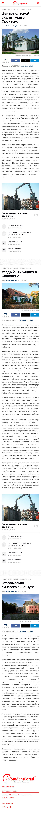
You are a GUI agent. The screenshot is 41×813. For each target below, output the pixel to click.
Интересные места (26, 9)
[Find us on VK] (7, 807)
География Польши (15, 242)
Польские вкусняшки (15, 225)
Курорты (4, 797)
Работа (20, 795)
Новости (27, 795)
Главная (4, 9)
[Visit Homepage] (20, 3)
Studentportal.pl (11, 26)
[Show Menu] (3, 3)
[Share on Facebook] (15, 60)
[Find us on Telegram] (10, 807)
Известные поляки (15, 249)
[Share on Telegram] (34, 60)
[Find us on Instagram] (4, 807)
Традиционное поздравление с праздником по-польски (19, 233)
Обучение (12, 795)
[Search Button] (38, 3)
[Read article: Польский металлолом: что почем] (20, 196)
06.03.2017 (23, 280)
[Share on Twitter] (25, 60)
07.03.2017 (23, 26)
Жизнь (12, 797)
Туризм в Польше (13, 9)
